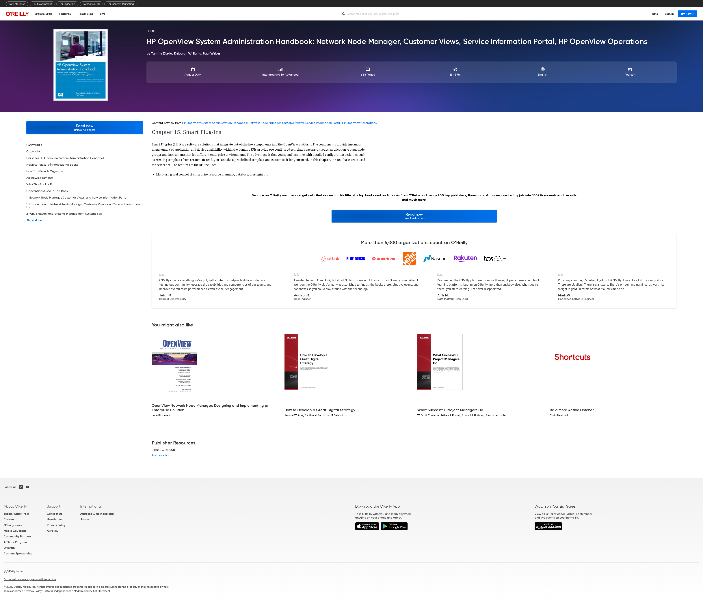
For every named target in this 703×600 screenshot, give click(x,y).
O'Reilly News (13, 525)
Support (53, 506)
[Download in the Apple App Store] (367, 529)
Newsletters (55, 519)
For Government (42, 4)
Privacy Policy (56, 525)
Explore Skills (43, 14)
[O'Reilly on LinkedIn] (21, 487)
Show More (34, 220)
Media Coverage (15, 531)
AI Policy (52, 531)
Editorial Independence (57, 591)
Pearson (630, 74)
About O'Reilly (15, 506)
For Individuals (91, 4)
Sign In (669, 14)
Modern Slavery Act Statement (92, 591)
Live (102, 14)
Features (65, 14)
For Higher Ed (67, 4)
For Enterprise (17, 4)
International (91, 506)
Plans (654, 14)
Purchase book (162, 455)
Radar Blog (85, 14)
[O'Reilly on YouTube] (27, 487)
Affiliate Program (15, 542)
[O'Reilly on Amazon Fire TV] (548, 529)
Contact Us (54, 514)
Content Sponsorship (18, 553)
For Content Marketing (120, 4)
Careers (9, 519)
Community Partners (17, 536)
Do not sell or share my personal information (30, 579)
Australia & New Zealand (97, 514)
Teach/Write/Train (16, 514)
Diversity (9, 548)
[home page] (17, 13)
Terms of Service (13, 591)
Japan (84, 519)
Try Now (686, 14)
